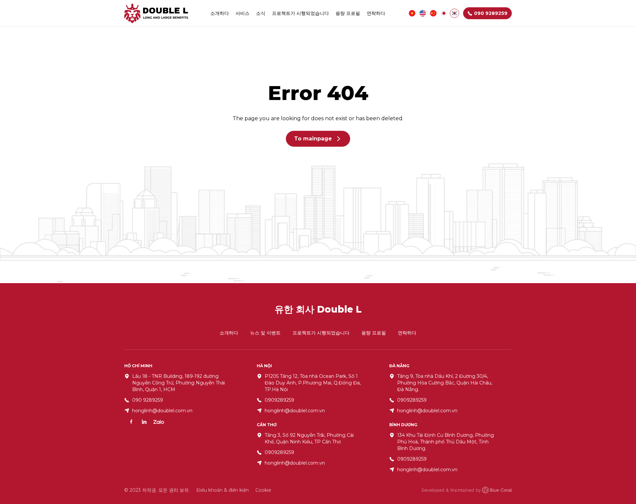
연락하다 (376, 13)
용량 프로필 (348, 13)
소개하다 (219, 13)
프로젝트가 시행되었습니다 (300, 13)
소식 (260, 13)
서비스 (242, 13)
